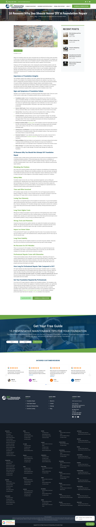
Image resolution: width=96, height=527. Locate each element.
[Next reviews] (90, 374)
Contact (52, 403)
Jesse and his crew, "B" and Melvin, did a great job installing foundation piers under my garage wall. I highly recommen (37, 373)
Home (31, 16)
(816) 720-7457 (77, 407)
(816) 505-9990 (12, 1)
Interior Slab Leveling (10, 489)
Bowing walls (31, 122)
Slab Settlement (9, 450)
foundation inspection (32, 136)
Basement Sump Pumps (10, 442)
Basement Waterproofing (45, 6)
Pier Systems (8, 434)
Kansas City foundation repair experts (31, 290)
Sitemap (52, 406)
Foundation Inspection (10, 452)
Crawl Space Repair (59, 6)
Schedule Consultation (81, 6)
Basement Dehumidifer (10, 445)
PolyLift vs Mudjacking (74, 47)
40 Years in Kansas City (74, 40)
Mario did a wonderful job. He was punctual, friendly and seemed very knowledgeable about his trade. (78, 372)
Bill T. (34, 379)
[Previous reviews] (6, 374)
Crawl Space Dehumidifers (11, 455)
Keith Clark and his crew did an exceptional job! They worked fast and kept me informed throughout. (16, 372)
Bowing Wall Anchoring (28, 473)
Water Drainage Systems (10, 437)
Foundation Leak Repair (10, 444)
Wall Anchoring (9, 432)
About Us (52, 401)
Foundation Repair (30, 6)
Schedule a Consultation (42, 298)
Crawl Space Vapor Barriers (11, 440)
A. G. (55, 379)
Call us (34, 291)
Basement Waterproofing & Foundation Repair (47, 494)
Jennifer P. (78, 379)
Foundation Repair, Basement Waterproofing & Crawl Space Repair (66, 496)
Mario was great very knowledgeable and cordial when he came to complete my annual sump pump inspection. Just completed (58, 373)
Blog (36, 16)
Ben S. (13, 379)
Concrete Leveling (31, 408)
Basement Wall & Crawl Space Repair (47, 445)
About (68, 6)
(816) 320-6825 (77, 414)
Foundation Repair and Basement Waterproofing (66, 489)
